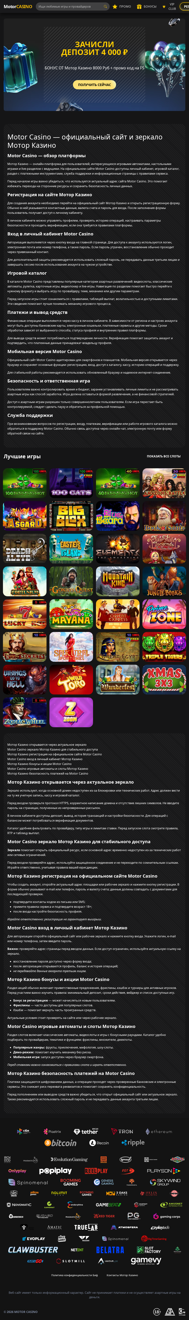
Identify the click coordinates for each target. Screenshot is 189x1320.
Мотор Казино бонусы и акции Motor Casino (39, 764)
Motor (18, 6)
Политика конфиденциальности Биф (74, 1275)
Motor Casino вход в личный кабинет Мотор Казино (45, 759)
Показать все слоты (164, 456)
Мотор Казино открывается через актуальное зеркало (47, 745)
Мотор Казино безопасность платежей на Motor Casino (47, 773)
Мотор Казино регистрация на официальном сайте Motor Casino (54, 754)
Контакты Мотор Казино (122, 1275)
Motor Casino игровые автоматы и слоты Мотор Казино (47, 769)
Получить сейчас (94, 84)
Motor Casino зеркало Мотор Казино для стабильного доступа (52, 749)
